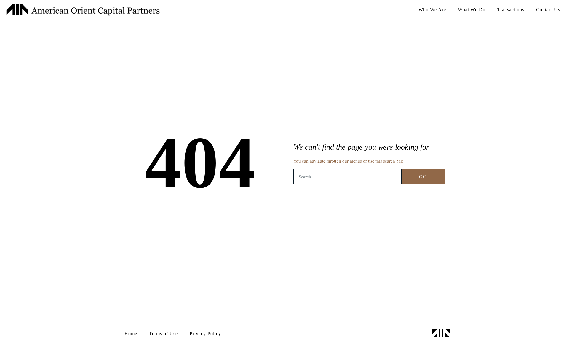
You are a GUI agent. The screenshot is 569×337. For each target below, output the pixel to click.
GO (423, 176)
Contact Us (548, 9)
